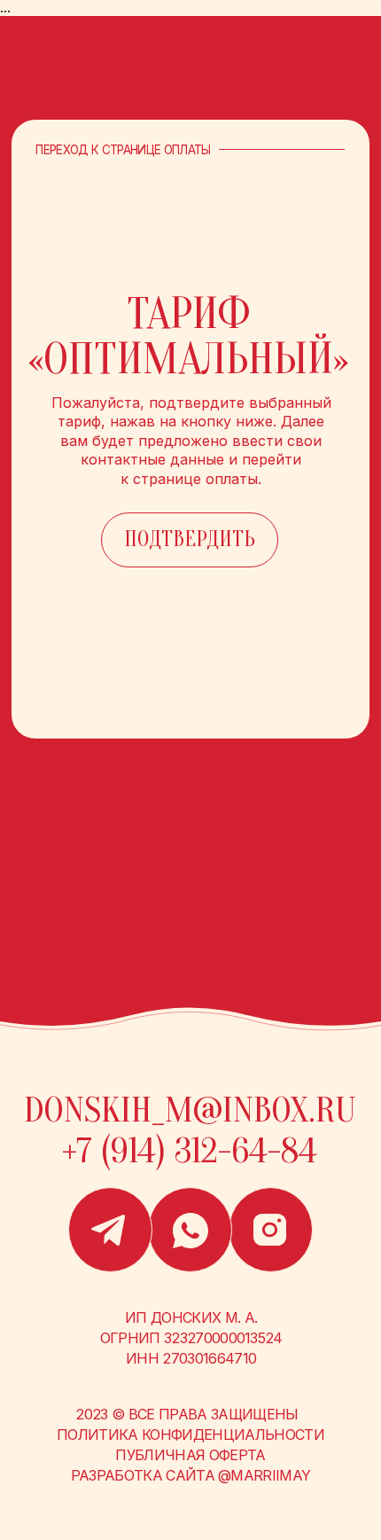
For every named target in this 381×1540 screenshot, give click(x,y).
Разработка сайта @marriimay (191, 1475)
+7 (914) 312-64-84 (189, 1150)
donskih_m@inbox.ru (189, 1110)
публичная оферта (190, 1455)
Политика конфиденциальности (190, 1434)
